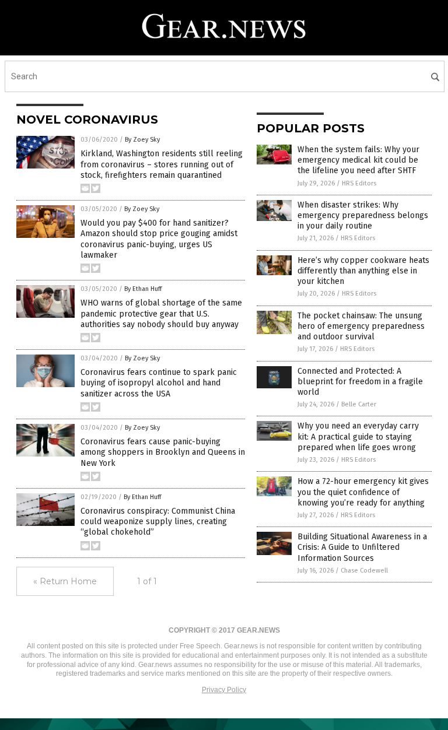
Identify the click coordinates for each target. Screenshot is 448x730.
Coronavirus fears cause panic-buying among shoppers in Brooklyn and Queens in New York (162, 452)
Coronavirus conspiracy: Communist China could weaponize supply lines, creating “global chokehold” (157, 521)
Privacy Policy (224, 690)
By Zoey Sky (142, 139)
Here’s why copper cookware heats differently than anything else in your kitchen (363, 270)
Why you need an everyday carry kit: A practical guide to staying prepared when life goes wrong (358, 436)
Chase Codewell (364, 570)
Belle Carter (358, 404)
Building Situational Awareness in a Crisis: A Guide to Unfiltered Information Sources (362, 547)
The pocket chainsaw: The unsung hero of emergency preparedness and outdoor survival (361, 326)
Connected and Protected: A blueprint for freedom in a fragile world (360, 381)
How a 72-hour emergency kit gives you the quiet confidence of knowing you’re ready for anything (363, 491)
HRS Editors (359, 183)
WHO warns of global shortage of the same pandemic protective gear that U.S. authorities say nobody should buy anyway (161, 313)
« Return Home (65, 581)
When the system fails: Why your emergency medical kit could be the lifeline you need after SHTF (358, 160)
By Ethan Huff (143, 289)
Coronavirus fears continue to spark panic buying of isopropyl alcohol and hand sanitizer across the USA (158, 382)
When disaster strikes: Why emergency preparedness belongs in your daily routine (363, 215)
